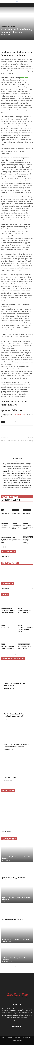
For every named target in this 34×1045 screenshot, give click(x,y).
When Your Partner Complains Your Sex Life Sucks (16, 513)
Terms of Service (26, 1037)
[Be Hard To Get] (8, 620)
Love (13, 537)
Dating (19, 608)
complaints (8, 421)
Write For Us (10, 1037)
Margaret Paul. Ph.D (9, 688)
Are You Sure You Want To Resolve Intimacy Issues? (6, 541)
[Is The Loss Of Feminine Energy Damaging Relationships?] (28, 534)
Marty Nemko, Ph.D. (6, 881)
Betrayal (25, 523)
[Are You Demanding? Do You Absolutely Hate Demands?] (17, 704)
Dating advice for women (24, 644)
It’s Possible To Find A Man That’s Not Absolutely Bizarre (25, 629)
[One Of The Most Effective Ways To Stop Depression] (17, 674)
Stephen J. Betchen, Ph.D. (8, 961)
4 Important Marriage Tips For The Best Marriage (16, 527)
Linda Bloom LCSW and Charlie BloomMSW (11, 921)
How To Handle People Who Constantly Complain (28, 513)
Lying (2, 510)
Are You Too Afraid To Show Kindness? (25, 441)
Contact (4, 1037)
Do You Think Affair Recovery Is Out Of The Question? (28, 527)
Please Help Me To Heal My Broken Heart (15, 939)
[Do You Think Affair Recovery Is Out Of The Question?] (28, 520)
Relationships (4, 26)
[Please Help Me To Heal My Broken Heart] (17, 933)
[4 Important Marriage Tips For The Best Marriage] (17, 520)
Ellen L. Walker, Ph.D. (7, 860)
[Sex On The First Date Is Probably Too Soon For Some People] (8, 639)
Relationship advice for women (27, 537)
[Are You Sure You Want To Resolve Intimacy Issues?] (6, 534)
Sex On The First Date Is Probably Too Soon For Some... (7, 648)
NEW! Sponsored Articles (17, 1040)
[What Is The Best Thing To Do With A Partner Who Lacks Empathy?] (17, 735)
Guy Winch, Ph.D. (6, 34)
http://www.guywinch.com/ (17, 460)
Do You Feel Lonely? (11, 777)
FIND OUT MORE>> (6, 831)
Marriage (14, 523)
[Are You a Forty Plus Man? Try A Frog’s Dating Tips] (8, 603)
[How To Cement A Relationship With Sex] (6, 520)
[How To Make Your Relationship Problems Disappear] (17, 893)
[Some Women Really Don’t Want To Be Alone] (25, 639)
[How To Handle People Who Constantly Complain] (28, 507)
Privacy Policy (18, 1037)
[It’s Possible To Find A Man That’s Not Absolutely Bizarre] (25, 620)
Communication (11, 26)
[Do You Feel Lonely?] (17, 766)
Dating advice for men (6, 608)
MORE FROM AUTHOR (11, 500)
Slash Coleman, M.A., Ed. (7, 941)
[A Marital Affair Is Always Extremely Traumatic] (17, 953)
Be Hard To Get (5, 627)
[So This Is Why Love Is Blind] (17, 534)
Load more (16, 654)
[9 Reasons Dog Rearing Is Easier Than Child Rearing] (17, 852)
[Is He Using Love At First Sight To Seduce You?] (25, 603)
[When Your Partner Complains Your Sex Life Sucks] (17, 507)
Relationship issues (5, 537)
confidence (16, 421)
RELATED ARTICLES (10, 497)
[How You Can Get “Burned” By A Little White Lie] (6, 507)
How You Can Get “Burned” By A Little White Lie (5, 513)
